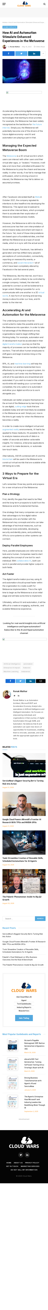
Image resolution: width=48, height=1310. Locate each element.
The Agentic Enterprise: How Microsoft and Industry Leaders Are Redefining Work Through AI (34, 1102)
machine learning (22, 364)
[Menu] (4, 4)
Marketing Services (30, 1166)
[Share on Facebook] (8, 53)
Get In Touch (12, 1166)
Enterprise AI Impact (12, 668)
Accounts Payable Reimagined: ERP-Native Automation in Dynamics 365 (34, 1044)
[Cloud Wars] (24, 4)
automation (28, 664)
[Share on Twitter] (21, 53)
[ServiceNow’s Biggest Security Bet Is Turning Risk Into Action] (24, 765)
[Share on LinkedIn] (34, 53)
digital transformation (12, 344)
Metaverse (11, 156)
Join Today (24, 1018)
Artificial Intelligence (12, 664)
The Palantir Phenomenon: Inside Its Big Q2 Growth (21, 898)
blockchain (7, 459)
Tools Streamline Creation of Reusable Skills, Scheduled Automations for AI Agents (22, 859)
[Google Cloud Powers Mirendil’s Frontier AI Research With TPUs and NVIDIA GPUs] (24, 804)
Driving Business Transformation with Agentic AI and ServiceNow (32, 1082)
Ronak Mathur (15, 47)
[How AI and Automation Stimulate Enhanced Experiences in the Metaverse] (24, 73)
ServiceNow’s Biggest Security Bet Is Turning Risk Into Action (22, 782)
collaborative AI (24, 561)
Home (4, 22)
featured (26, 668)
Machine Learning (11, 671)
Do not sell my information (24, 1170)
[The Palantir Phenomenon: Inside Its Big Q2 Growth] (24, 881)
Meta (37, 197)
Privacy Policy (32, 1163)
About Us (18, 1163)
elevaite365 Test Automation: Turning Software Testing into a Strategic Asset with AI (34, 1063)
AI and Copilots (9, 27)
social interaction (25, 263)
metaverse (25, 671)
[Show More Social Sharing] (43, 53)
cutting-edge (20, 406)
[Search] (44, 4)
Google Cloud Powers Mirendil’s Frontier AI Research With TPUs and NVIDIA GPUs (21, 821)
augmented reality (10, 429)
